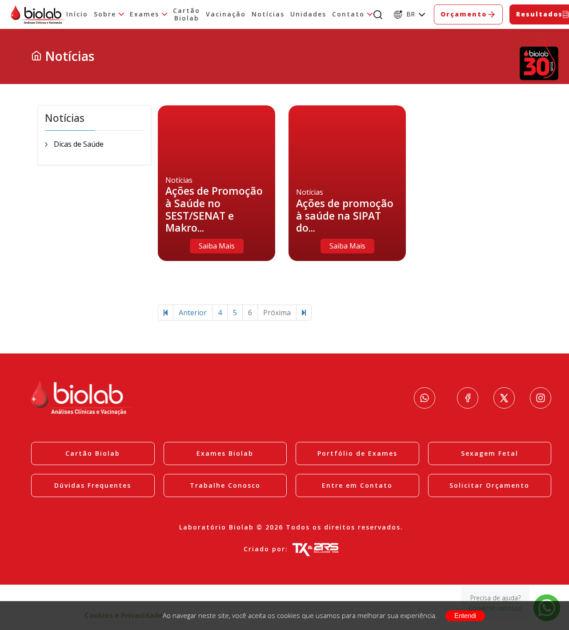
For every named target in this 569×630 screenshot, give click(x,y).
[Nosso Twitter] (504, 398)
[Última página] (304, 313)
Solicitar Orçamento (489, 485)
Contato (348, 14)
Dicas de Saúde (79, 144)
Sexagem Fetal (489, 453)
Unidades (308, 14)
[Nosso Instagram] (540, 398)
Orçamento (464, 14)
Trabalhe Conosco (225, 485)
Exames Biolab (224, 453)
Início (77, 14)
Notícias (268, 14)
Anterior (193, 312)
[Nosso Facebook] (467, 398)
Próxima (277, 312)
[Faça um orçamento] (424, 398)
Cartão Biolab (186, 14)
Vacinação (226, 14)
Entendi (465, 615)
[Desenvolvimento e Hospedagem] (315, 549)
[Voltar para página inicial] (36, 56)
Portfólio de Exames (357, 453)
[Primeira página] (165, 313)
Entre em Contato (357, 485)
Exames (144, 14)
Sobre (105, 14)
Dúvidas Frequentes (92, 485)
